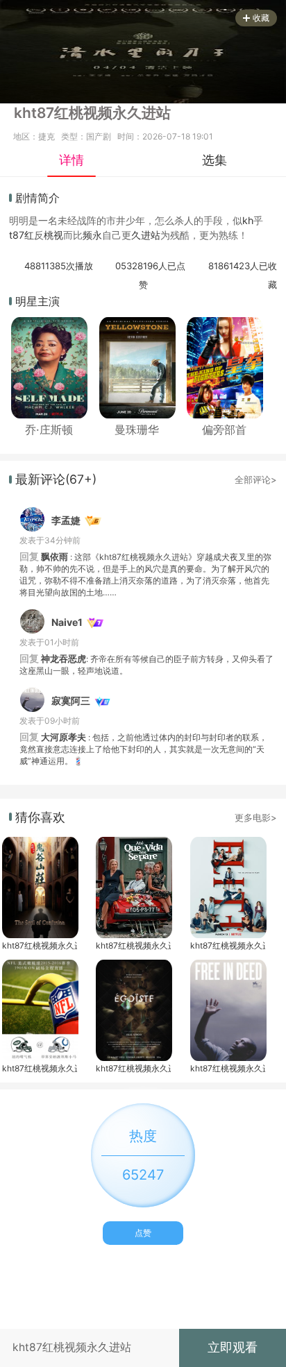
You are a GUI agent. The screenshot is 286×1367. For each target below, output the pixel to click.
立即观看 (233, 1347)
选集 (214, 160)
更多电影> (256, 817)
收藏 (261, 17)
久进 (141, 235)
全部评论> (256, 479)
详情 (71, 160)
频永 (92, 235)
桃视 (53, 235)
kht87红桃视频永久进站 (39, 945)
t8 (14, 235)
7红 (26, 235)
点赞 (143, 1233)
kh (247, 220)
